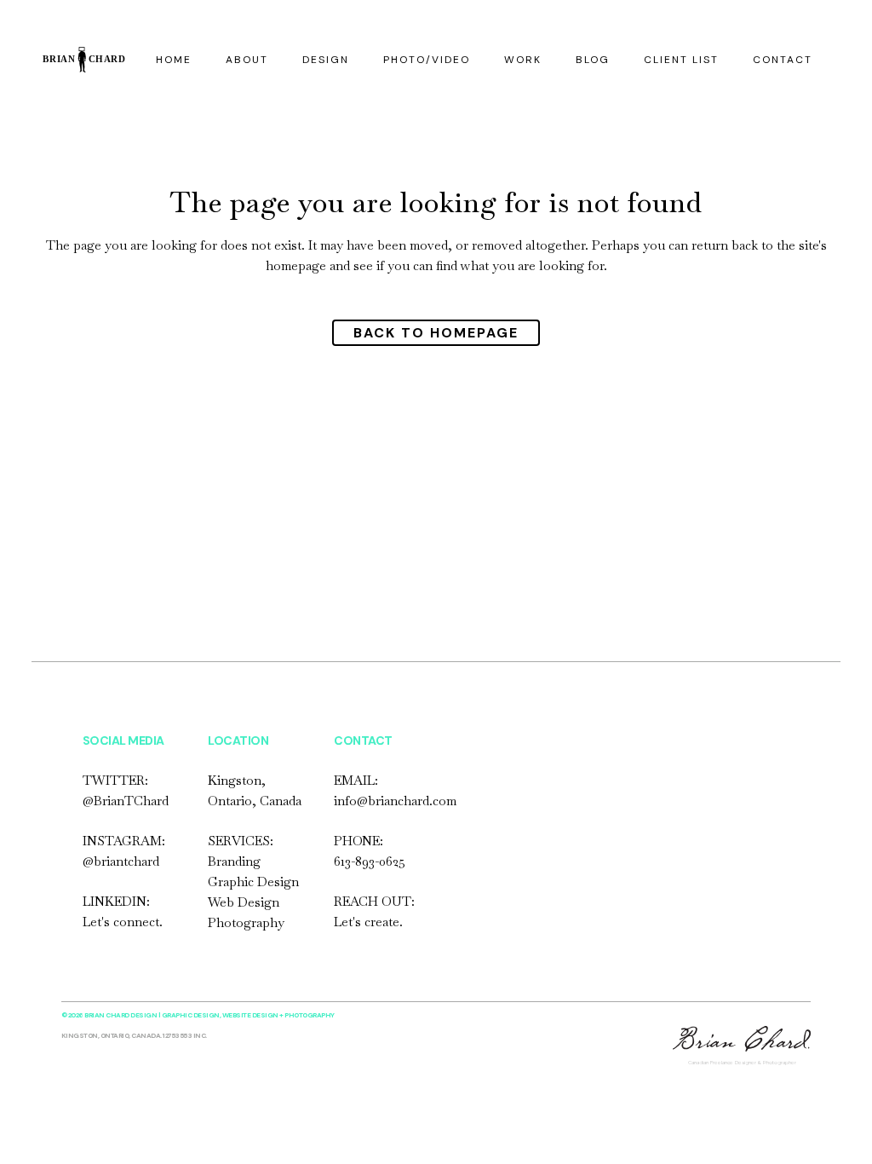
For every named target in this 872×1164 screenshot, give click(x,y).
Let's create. (368, 921)
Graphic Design (253, 881)
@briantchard (121, 861)
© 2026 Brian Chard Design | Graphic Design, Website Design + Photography (198, 1015)
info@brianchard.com (395, 800)
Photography (246, 922)
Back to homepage (436, 333)
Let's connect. (123, 921)
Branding (234, 861)
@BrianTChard (126, 800)
